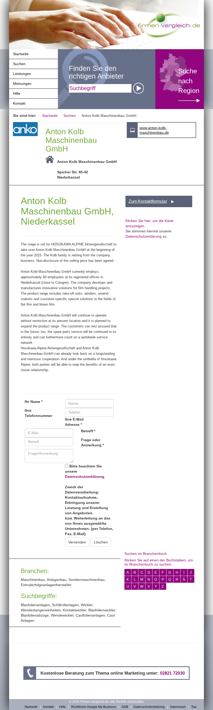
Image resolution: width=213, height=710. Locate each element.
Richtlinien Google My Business (93, 707)
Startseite (21, 54)
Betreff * (88, 431)
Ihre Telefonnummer (38, 413)
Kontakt (19, 103)
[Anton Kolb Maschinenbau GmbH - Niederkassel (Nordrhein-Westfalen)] (25, 129)
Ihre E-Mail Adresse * (74, 422)
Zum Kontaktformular (148, 201)
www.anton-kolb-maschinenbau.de (154, 130)
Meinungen (22, 83)
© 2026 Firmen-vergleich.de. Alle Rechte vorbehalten (106, 701)
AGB (125, 707)
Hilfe (16, 93)
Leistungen (22, 74)
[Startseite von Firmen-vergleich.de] (169, 24)
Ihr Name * (34, 402)
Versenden (77, 542)
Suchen (19, 64)
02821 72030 (172, 673)
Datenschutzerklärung (84, 476)
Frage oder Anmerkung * (92, 442)
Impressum (178, 707)
